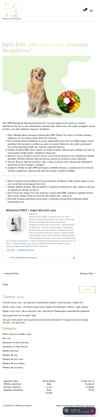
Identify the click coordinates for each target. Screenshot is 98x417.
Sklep (49, 384)
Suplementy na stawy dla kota (16, 342)
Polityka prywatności (12, 384)
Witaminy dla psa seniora (13, 363)
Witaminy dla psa (10, 355)
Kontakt (49, 393)
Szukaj (5, 284)
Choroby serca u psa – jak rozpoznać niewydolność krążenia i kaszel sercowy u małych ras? (43, 302)
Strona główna (49, 381)
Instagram (90, 387)
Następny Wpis (87, 274)
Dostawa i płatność (12, 387)
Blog (49, 390)
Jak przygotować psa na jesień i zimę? (19, 315)
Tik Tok (91, 390)
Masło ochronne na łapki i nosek (17, 334)
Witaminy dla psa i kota (13, 359)
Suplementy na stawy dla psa (15, 346)
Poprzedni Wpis (11, 274)
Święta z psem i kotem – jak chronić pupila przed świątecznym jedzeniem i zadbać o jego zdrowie (45, 307)
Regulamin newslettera (13, 390)
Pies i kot (6, 338)
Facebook (89, 384)
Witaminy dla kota (10, 351)
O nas (49, 387)
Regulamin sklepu (11, 381)
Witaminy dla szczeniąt (12, 367)
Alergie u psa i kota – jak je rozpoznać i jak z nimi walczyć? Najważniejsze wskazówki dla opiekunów (46, 311)
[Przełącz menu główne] (91, 11)
